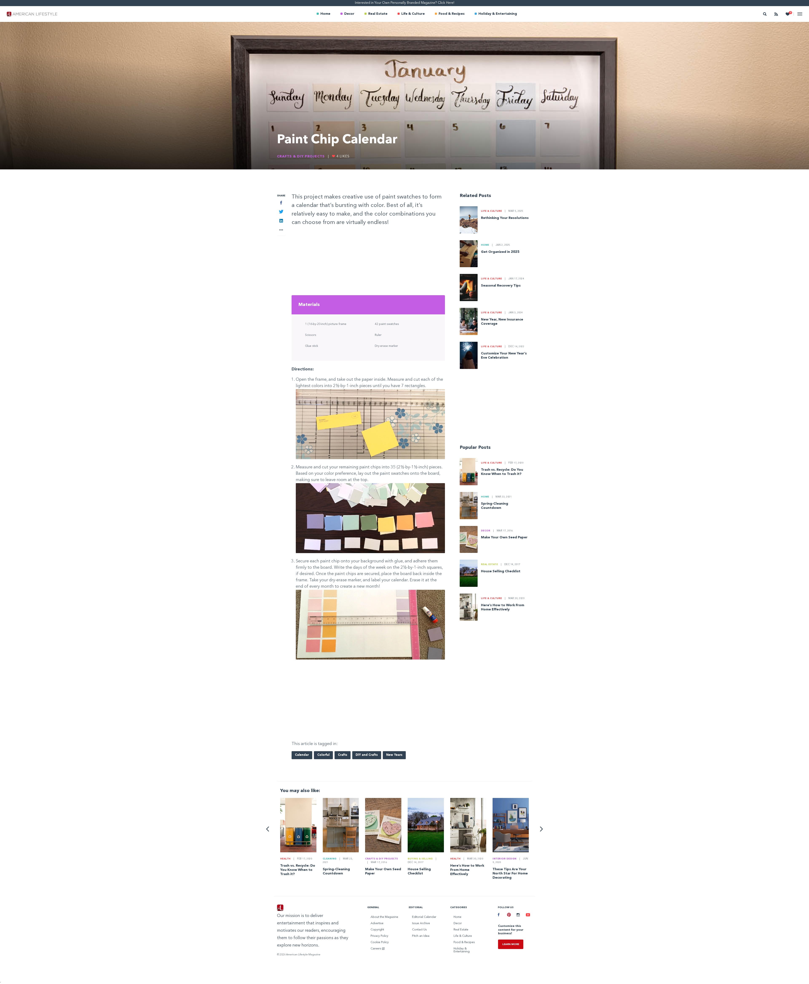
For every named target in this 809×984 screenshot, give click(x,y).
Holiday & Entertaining (497, 14)
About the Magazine (384, 917)
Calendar (302, 755)
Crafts (342, 755)
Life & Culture (413, 14)
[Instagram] (518, 915)
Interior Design (505, 859)
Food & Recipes (452, 14)
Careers (376, 948)
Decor (349, 14)
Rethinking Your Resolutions (505, 218)
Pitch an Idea (420, 935)
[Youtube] (527, 915)
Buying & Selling (420, 859)
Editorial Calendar (424, 917)
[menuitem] (323, 14)
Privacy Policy (379, 935)
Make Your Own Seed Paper (504, 537)
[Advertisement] (368, 262)
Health (285, 859)
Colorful (323, 755)
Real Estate (377, 14)
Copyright (377, 929)
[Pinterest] (508, 915)
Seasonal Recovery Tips (501, 285)
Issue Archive (421, 923)
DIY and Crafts (367, 755)
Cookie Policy (380, 942)
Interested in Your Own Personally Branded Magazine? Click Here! (404, 3)
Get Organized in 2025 (500, 252)
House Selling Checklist (500, 571)
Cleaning (330, 859)
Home (325, 14)
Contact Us (419, 929)
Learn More (510, 944)
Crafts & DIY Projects (301, 156)
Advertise (377, 923)
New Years (394, 755)
